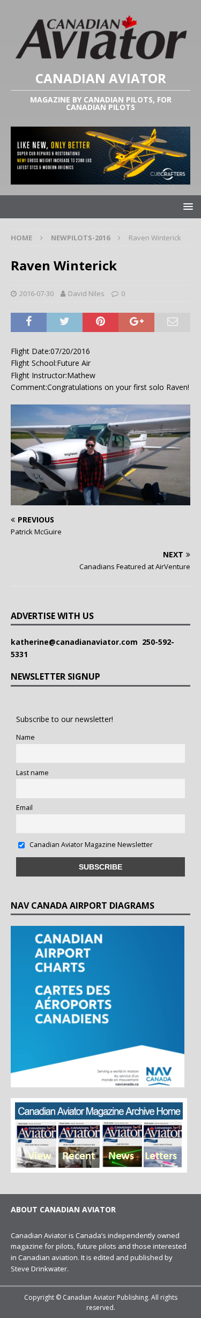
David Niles (86, 293)
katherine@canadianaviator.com (76, 642)
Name (25, 737)
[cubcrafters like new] (100, 178)
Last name (32, 772)
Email (24, 807)
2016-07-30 (36, 293)
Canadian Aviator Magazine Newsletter (90, 844)
